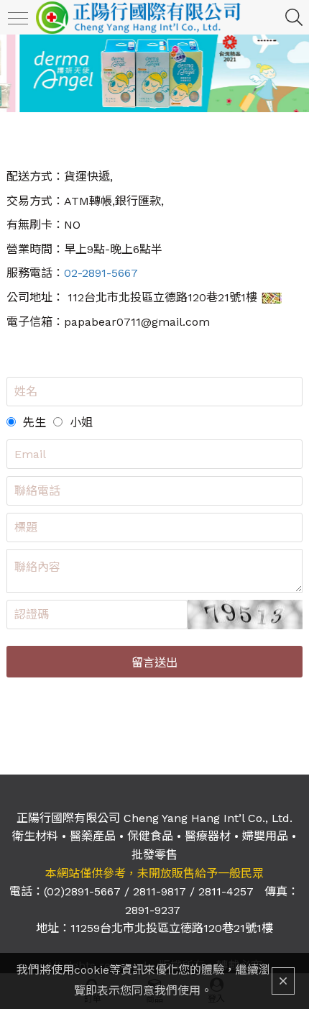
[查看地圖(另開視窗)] (271, 297)
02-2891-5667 (101, 273)
